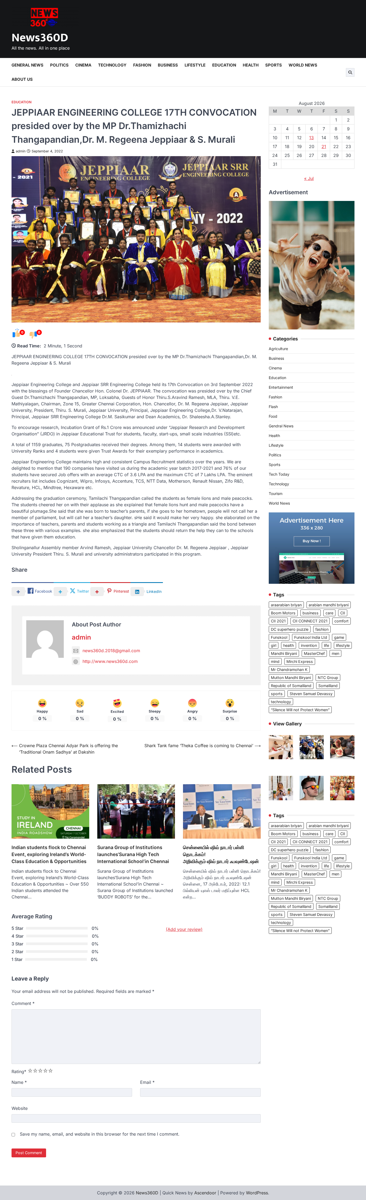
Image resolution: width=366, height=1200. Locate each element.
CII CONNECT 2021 (310, 621)
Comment (23, 1003)
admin (20, 151)
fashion (321, 629)
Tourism (275, 493)
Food (273, 416)
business (310, 613)
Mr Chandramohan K (289, 669)
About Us (22, 79)
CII (342, 613)
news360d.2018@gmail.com (111, 650)
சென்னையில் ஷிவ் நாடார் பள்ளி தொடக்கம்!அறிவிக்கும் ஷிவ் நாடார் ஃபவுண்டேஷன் (221, 854)
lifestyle (343, 645)
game (339, 637)
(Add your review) (184, 929)
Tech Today (279, 474)
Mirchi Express (299, 661)
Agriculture (278, 348)
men (335, 653)
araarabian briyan (286, 605)
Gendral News (281, 426)
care (329, 613)
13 (311, 137)
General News (27, 65)
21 (324, 146)
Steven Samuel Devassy (311, 693)
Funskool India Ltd (310, 637)
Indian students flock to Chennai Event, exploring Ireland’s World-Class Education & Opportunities (49, 854)
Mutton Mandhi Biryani (291, 677)
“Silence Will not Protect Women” (300, 709)
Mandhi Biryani (284, 653)
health (288, 645)
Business (168, 65)
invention (309, 645)
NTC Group (328, 677)
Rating (19, 1071)
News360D (40, 38)
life (326, 645)
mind (275, 661)
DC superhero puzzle (289, 629)
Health (251, 65)
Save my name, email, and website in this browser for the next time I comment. (100, 1134)
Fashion (142, 65)
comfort (341, 621)
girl (273, 645)
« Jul (309, 178)
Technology (112, 65)
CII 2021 (278, 621)
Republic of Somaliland (291, 685)
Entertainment (281, 387)
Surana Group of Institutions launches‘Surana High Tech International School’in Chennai (133, 854)
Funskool (279, 637)
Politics (59, 65)
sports (277, 693)
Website (20, 1108)
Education (224, 65)
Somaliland (328, 685)
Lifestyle (195, 65)
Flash (273, 406)
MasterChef (314, 653)
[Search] (350, 72)
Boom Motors (283, 613)
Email (147, 1082)
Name (19, 1082)
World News (303, 65)
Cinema (83, 65)
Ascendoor (205, 1192)
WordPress (257, 1192)
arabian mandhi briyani (329, 605)
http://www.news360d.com (110, 661)
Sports (273, 65)
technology (281, 701)
